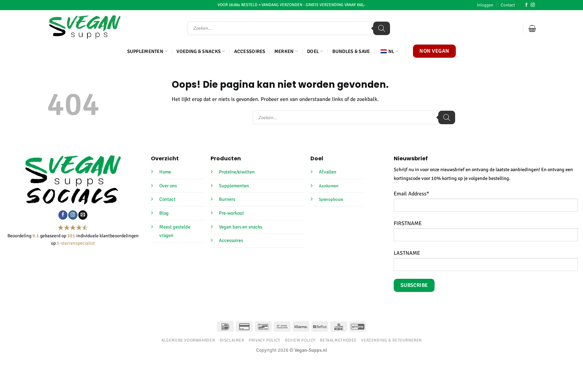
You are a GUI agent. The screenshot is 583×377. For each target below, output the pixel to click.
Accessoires (250, 51)
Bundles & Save (351, 51)
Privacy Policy (264, 340)
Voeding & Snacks (198, 51)
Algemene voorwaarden (188, 340)
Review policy (300, 340)
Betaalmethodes (338, 340)
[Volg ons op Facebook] (526, 5)
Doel (313, 51)
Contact (508, 5)
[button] (485, 5)
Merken (284, 51)
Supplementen (145, 51)
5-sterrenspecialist (76, 243)
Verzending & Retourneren (391, 340)
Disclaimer (232, 340)
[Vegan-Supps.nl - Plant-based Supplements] (85, 27)
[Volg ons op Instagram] (533, 5)
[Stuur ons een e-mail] (82, 215)
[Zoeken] (381, 28)
